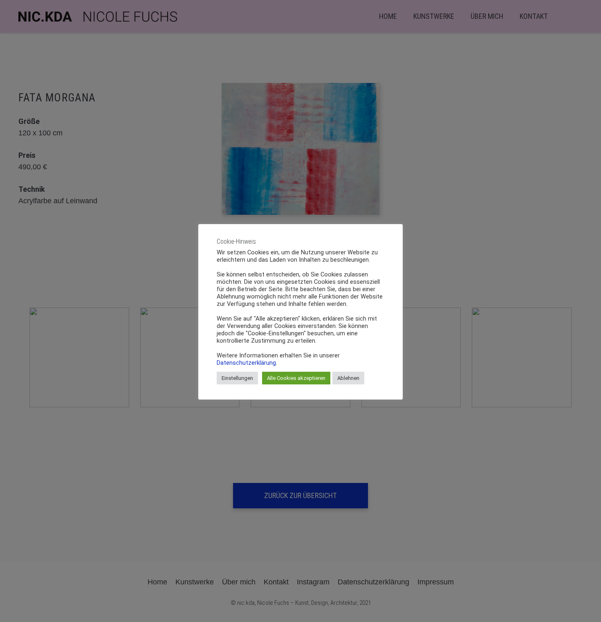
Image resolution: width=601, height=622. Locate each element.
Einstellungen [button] (237, 378)
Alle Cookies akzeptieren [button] (296, 378)
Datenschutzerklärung (246, 362)
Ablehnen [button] (348, 378)
